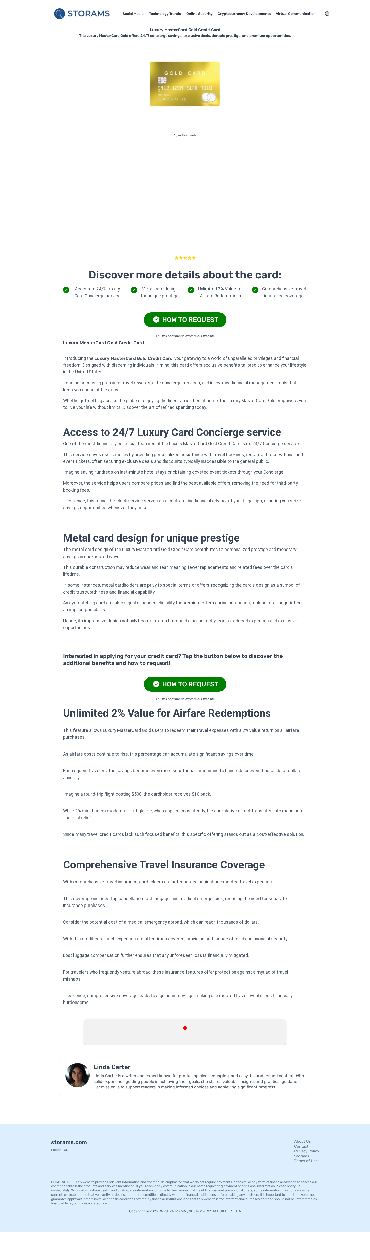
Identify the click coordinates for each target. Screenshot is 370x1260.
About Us (302, 1141)
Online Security (199, 14)
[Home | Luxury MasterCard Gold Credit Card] (83, 14)
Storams (301, 1156)
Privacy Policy (306, 1151)
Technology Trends (165, 14)
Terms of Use (306, 1161)
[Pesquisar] (327, 14)
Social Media (133, 14)
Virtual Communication (296, 14)
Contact (301, 1146)
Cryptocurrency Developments (244, 14)
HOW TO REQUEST (189, 320)
